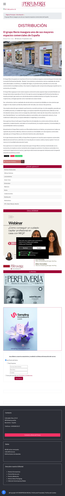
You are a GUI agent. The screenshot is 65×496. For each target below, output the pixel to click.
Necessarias (24, 253)
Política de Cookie (50, 493)
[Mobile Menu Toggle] (4, 4)
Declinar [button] (25, 248)
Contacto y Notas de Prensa (32, 435)
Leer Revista (24, 292)
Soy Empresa (12, 363)
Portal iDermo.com (13, 474)
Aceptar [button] (39, 248)
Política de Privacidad (38, 493)
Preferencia (33, 253)
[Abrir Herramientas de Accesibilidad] (4, 492)
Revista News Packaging (15, 478)
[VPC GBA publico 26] (9, 9)
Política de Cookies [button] (32, 242)
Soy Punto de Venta (12, 360)
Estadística (23, 255)
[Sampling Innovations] (20, 329)
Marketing (32, 255)
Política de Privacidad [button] (25, 244)
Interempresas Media (19, 481)
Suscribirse (19, 378)
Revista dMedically (13, 476)
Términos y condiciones (25, 375)
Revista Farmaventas (14, 472)
